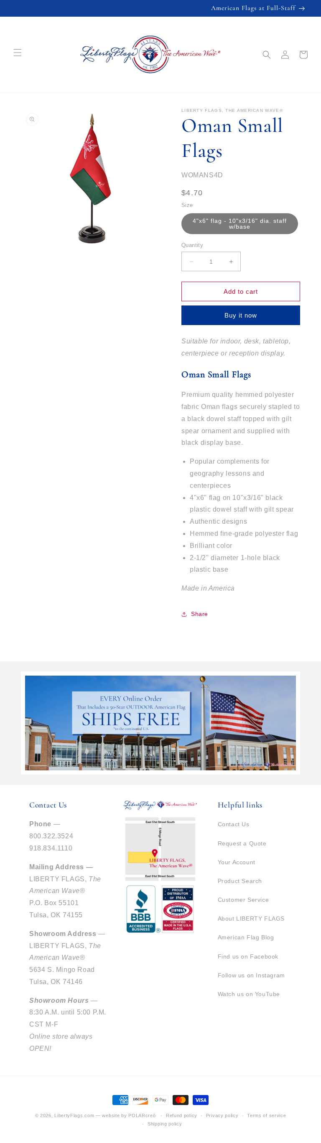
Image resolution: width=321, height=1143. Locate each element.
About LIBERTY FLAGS (251, 918)
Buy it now (240, 315)
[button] (266, 54)
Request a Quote (242, 843)
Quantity (192, 245)
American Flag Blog (246, 937)
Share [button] (199, 614)
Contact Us (234, 824)
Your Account (236, 862)
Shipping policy (165, 1123)
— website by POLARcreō (125, 1115)
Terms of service (266, 1115)
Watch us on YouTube (249, 994)
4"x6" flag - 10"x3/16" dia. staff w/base (240, 223)
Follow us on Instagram (251, 975)
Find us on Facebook (248, 956)
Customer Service (243, 899)
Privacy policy (222, 1115)
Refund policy (181, 1115)
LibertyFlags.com (74, 1115)
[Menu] (17, 52)
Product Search (240, 881)
